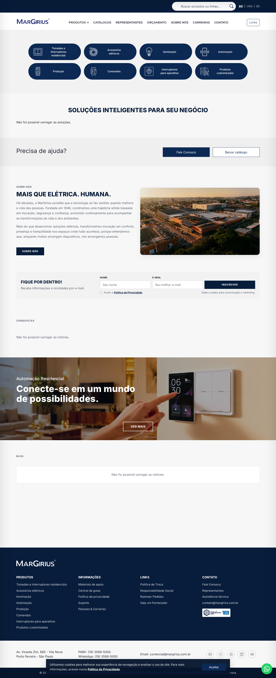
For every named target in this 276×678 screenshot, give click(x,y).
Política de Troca (151, 584)
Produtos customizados (32, 627)
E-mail (156, 277)
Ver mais (138, 426)
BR (241, 6)
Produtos (77, 22)
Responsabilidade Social (156, 590)
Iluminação (23, 596)
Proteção (22, 609)
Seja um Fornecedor (153, 603)
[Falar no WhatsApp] (266, 668)
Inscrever (230, 284)
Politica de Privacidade (128, 292)
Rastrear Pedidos (152, 596)
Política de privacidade (93, 596)
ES (258, 6)
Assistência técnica (215, 596)
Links (253, 22)
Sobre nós (179, 22)
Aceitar (214, 667)
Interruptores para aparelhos (35, 621)
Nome (103, 277)
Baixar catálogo (236, 152)
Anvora (231, 672)
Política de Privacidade (104, 669)
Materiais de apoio (90, 584)
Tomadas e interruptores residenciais (41, 584)
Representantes (129, 22)
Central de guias (89, 590)
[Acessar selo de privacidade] (216, 613)
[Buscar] (231, 6)
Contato (221, 22)
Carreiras (201, 22)
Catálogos (102, 22)
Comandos (23, 615)
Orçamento (157, 22)
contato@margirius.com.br (220, 603)
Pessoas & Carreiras (92, 609)
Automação (24, 603)
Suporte (83, 603)
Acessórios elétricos (30, 590)
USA (249, 6)
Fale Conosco (186, 152)
